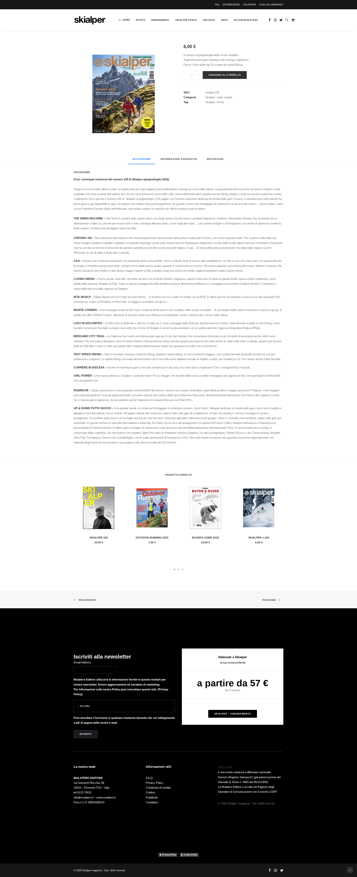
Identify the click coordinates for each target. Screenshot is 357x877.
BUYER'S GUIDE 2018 (205, 537)
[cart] (292, 20)
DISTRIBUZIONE (231, 4)
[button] (269, 20)
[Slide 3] (183, 569)
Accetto (84, 705)
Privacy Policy (154, 782)
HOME (126, 20)
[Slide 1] (174, 569)
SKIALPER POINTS (186, 20)
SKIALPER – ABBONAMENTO (232, 714)
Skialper (210, 97)
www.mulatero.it (106, 797)
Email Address (82, 662)
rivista (220, 102)
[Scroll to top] (350, 869)
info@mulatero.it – (85, 797)
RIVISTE (140, 20)
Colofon (150, 792)
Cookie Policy (190, 854)
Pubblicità (151, 797)
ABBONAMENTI (160, 20)
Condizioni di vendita (158, 787)
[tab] (179, 160)
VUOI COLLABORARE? (271, 4)
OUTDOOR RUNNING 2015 (152, 537)
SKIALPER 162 (99, 537)
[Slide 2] (178, 569)
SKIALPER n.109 (258, 537)
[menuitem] (218, 4)
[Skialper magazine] (90, 19)
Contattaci (152, 802)
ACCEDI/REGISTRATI (246, 20)
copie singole (224, 97)
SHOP (224, 20)
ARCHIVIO (209, 20)
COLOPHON (249, 4)
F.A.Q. (149, 777)
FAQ (217, 4)
